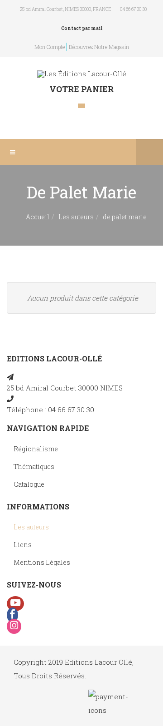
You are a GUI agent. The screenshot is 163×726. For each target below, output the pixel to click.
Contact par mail (81, 28)
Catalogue (29, 484)
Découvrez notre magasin (99, 46)
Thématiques (34, 466)
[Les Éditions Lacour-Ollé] (81, 74)
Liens (23, 544)
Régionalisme (36, 448)
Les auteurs (76, 216)
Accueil (37, 216)
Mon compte (49, 46)
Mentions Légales (42, 562)
